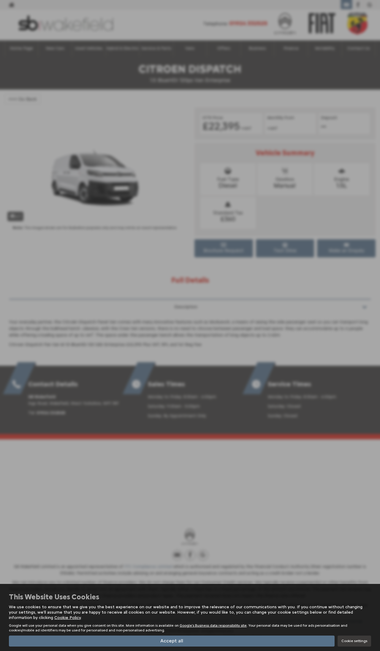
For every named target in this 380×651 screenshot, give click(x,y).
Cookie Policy (67, 617)
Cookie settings (354, 641)
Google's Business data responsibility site (213, 625)
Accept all (171, 641)
